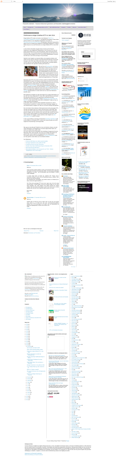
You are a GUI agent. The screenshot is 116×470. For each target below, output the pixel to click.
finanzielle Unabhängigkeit (77, 287)
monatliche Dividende (76, 366)
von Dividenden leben (76, 436)
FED (72, 369)
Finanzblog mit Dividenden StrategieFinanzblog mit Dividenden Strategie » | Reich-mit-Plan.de (68, 196)
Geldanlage (74, 314)
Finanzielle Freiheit (29, 313)
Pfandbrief (26, 157)
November (29, 377)
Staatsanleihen (31, 157)
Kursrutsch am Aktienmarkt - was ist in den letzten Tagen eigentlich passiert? (58, 362)
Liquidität (47, 86)
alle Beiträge (28, 319)
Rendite (73, 347)
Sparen (73, 317)
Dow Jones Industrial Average (77, 377)
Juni (28, 385)
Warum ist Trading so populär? (33, 369)
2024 (27, 327)
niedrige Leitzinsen (75, 406)
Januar (28, 394)
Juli (28, 383)
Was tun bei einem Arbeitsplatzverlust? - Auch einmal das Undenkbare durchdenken (58, 369)
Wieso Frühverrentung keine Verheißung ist (68, 116)
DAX (72, 286)
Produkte (69, 27)
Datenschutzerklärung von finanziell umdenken (34, 454)
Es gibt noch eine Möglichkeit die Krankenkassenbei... (84, 162)
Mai (28, 387)
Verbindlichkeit (74, 426)
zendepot (65, 245)
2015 (27, 343)
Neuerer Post (26, 230)
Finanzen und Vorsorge (68, 216)
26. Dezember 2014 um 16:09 (35, 165)
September (29, 380)
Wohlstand (74, 434)
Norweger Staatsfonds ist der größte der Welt (35, 142)
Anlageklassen (74, 337)
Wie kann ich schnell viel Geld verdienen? (57, 355)
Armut (73, 411)
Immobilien (28, 314)
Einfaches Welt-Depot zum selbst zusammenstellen (37, 141)
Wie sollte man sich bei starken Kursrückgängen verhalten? (60, 304)
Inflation (73, 301)
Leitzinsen (74, 331)
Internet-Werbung (75, 423)
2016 (27, 341)
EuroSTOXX (74, 342)
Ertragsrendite (74, 384)
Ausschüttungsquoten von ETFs (68, 125)
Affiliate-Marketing (75, 397)
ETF (72, 304)
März (28, 390)
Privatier (73, 328)
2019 (27, 336)
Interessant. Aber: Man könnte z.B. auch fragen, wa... (84, 169)
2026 (27, 324)
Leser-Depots (26, 29)
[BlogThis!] (27, 154)
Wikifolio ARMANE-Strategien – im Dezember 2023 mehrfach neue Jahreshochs (61, 324)
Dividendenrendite (75, 292)
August (28, 382)
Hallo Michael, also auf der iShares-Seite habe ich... (84, 173)
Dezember (29, 346)
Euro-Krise (74, 418)
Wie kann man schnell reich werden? (56, 287)
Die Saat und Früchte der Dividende (61, 296)
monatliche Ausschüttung (76, 405)
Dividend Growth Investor (68, 248)
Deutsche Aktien (75, 368)
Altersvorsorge (74, 348)
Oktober (29, 378)
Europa (73, 354)
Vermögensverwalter (32, 85)
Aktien (73, 277)
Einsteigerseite (30, 27)
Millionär (73, 402)
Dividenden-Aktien (75, 291)
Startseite (41, 230)
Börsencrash (74, 325)
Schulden (73, 391)
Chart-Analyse (74, 329)
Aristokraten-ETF (75, 409)
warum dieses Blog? (82, 27)
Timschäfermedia (66, 206)
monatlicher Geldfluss (76, 313)
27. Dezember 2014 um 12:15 (39, 197)
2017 (27, 339)
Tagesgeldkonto (75, 393)
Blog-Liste (74, 27)
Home (25, 27)
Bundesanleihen (49, 66)
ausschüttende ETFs (76, 381)
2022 (27, 331)
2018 (27, 338)
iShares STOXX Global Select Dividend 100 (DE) (81, 429)
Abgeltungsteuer (75, 396)
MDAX (73, 400)
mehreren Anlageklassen (49, 135)
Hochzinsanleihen (75, 360)
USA (72, 378)
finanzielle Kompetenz (76, 351)
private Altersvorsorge (76, 311)
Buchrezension (74, 345)
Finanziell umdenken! (67, 225)
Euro (72, 341)
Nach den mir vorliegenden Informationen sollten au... (84, 177)
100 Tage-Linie (74, 431)
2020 (27, 334)
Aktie (73, 414)
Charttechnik (74, 322)
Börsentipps (28, 316)
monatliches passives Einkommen (78, 357)
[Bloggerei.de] (50, 397)
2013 (27, 396)
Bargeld (73, 421)
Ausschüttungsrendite (76, 319)
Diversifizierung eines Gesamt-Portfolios (32, 42)
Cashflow (73, 283)
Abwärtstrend (74, 383)
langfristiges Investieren (76, 344)
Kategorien (63, 27)
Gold (72, 308)
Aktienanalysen (65, 97)
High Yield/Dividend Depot (55, 27)
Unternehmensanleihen (38, 157)
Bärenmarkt (74, 299)
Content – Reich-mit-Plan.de (69, 235)
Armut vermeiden (75, 433)
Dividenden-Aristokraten (76, 285)
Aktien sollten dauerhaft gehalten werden (35, 349)
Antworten (29, 193)
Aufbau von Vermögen (66, 47)
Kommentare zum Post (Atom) (34, 232)
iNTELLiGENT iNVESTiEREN (66, 186)
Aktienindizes (74, 374)
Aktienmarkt (74, 293)
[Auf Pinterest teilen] (31, 154)
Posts (80, 78)
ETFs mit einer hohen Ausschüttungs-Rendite (68, 71)
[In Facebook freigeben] (30, 154)
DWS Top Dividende (75, 417)
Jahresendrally (74, 390)
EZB (72, 338)
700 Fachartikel (36, 278)
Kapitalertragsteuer (75, 399)
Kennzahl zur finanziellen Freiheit (60, 290)
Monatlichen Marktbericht (50, 118)
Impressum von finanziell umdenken (33, 453)
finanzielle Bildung (75, 298)
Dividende (73, 295)
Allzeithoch (74, 408)
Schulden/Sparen (29, 308)
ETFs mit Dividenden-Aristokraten (56, 330)
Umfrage (73, 380)
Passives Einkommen (30, 310)
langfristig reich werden (76, 386)
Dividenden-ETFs (75, 282)
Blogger (67, 440)
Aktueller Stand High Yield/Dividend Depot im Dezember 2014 (39, 145)
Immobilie (73, 387)
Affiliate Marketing (75, 437)
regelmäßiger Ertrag (75, 289)
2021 (27, 332)
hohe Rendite (74, 365)
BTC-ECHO (65, 176)
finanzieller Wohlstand (76, 310)
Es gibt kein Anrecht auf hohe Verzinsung (34, 144)
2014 (27, 344)
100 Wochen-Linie (75, 372)
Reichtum (73, 323)
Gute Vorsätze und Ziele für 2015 (33, 347)
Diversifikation (74, 316)
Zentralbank (74, 415)
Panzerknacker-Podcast (66, 140)
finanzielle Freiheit (75, 296)
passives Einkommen (76, 276)
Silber (73, 412)
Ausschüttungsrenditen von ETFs (41, 27)
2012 (27, 397)
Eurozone (73, 356)
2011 (27, 399)
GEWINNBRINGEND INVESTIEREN (67, 257)
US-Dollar (73, 350)
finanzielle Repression (76, 427)
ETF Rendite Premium (70, 107)
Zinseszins (74, 335)
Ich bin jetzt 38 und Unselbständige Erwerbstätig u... (84, 166)
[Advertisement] (39, 124)
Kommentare (81, 80)
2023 (27, 329)
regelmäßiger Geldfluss (76, 280)
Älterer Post (56, 230)
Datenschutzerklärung (70, 78)
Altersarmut (74, 388)
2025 (27, 326)
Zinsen (44, 157)
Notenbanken (74, 403)
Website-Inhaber (30, 197)
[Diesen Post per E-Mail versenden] (26, 154)
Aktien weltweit (74, 420)
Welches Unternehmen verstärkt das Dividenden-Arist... (34, 354)
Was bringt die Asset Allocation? (32, 147)
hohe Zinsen (74, 320)
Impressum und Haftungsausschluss (31, 294)
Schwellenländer (75, 332)
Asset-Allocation (75, 353)
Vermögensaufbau (29, 311)
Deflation (73, 326)
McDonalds (74, 424)
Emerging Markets (75, 340)
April (28, 388)
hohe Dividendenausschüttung (77, 363)
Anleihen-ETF (74, 375)
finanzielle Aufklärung (76, 394)
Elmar (28, 165)
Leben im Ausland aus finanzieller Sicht (33, 317)
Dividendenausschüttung (76, 307)
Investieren (74, 302)
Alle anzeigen (73, 266)
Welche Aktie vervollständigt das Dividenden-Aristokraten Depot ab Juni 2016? (57, 377)
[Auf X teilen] (29, 154)
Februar (28, 392)
